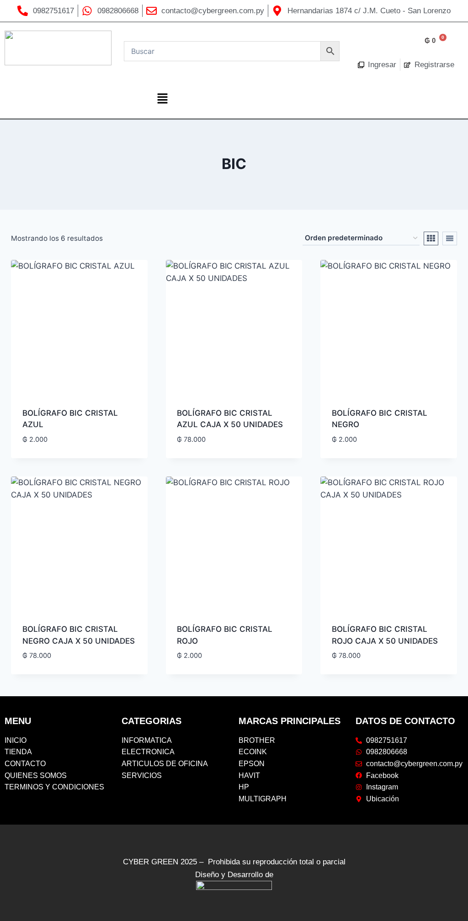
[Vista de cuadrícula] (431, 238)
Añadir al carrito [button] (56, 454)
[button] (162, 99)
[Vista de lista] (449, 238)
